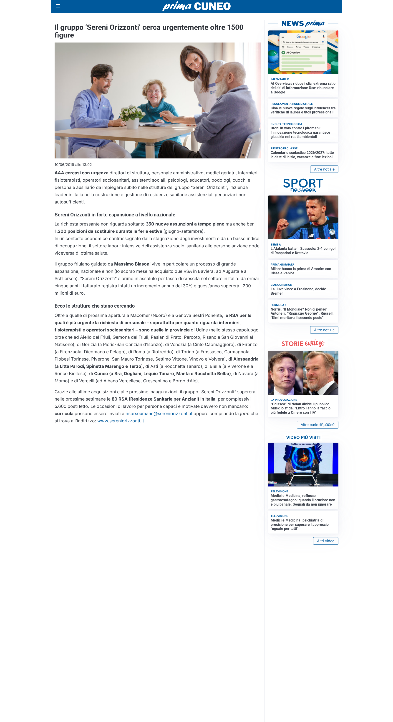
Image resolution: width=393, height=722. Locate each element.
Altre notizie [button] (324, 169)
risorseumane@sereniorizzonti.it (159, 413)
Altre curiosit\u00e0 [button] (318, 424)
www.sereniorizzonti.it (120, 421)
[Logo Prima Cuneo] (196, 6)
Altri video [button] (326, 541)
